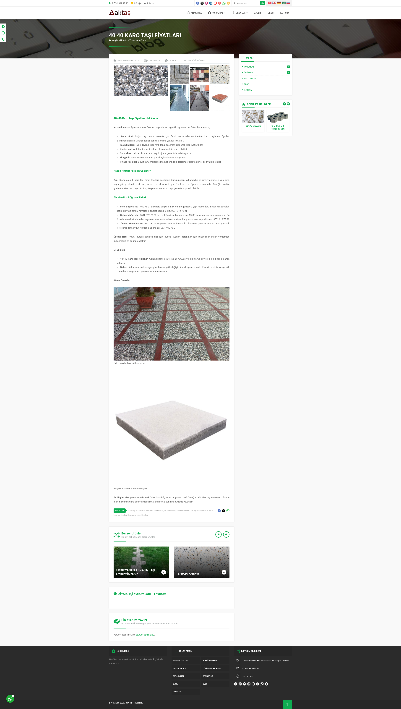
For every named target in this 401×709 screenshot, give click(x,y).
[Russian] (288, 2)
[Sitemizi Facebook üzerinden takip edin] (197, 3)
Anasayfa (113, 40)
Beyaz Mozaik (253, 125)
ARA (262, 3)
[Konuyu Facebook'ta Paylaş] (219, 510)
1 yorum (172, 60)
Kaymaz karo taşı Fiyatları (138, 515)
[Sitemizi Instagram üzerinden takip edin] (206, 3)
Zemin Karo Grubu (138, 40)
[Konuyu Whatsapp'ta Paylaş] (227, 510)
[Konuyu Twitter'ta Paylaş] (223, 510)
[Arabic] (284, 2)
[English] (274, 2)
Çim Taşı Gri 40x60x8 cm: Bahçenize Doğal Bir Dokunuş (278, 127)
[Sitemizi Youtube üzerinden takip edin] (215, 3)
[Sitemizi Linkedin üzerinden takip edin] (210, 3)
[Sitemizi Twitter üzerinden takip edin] (202, 3)
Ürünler (123, 40)
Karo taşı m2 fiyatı (135, 510)
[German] (279, 2)
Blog (137, 60)
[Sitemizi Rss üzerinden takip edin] (228, 3)
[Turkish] (270, 2)
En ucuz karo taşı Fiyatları (153, 510)
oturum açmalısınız (145, 634)
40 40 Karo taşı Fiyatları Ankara (176, 510)
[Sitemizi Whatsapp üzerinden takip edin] (224, 3)
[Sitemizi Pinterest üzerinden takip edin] (219, 3)
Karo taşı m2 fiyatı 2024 (199, 510)
